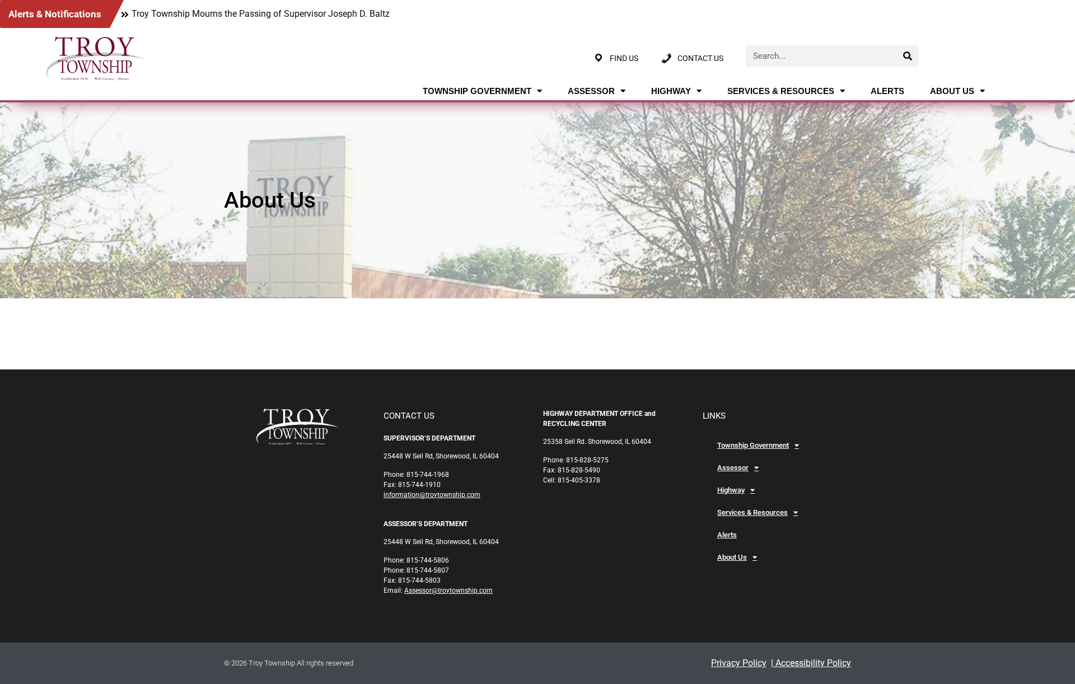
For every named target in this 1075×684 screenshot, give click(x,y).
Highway (671, 91)
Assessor (591, 91)
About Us (952, 91)
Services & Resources (780, 91)
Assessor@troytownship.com (448, 590)
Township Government (477, 91)
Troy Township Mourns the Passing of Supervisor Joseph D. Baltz (261, 13)
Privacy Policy (738, 663)
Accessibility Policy (812, 663)
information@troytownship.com (432, 495)
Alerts (887, 91)
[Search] (908, 56)
